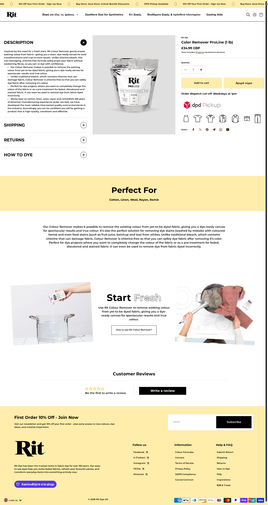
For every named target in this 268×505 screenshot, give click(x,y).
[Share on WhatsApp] (220, 129)
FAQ (219, 474)
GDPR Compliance (185, 474)
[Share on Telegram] (214, 129)
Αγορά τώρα (244, 83)
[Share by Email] (227, 129)
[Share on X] (200, 129)
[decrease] (185, 70)
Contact (179, 457)
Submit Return (225, 452)
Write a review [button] (162, 391)
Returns (221, 463)
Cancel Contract (184, 480)
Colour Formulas (184, 452)
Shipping (200, 52)
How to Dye (223, 469)
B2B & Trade (224, 485)
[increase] (201, 70)
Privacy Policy (182, 469)
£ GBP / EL (13, 500)
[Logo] (12, 15)
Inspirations (224, 480)
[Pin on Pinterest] (207, 129)
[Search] (248, 15)
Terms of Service (184, 463)
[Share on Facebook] (193, 129)
